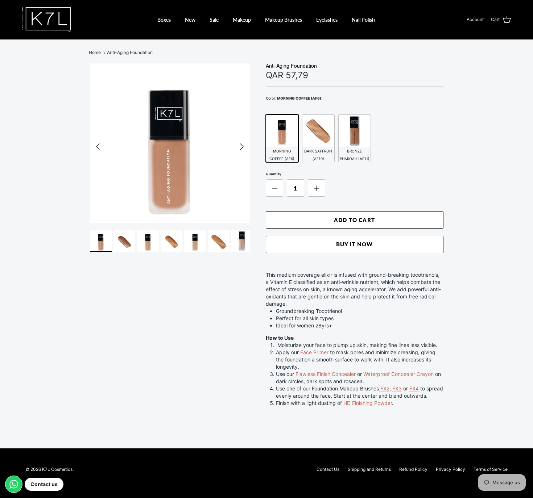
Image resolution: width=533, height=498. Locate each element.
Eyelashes (327, 20)
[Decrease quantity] (274, 188)
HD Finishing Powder (367, 403)
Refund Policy (413, 469)
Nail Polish (363, 20)
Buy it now (354, 244)
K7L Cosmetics (57, 469)
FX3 (397, 388)
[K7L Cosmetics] (46, 19)
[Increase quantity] (316, 188)
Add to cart (354, 220)
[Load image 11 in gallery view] (170, 143)
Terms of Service (491, 469)
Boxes (164, 20)
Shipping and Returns (369, 469)
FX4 (414, 388)
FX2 (384, 388)
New (190, 20)
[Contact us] (13, 484)
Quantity (273, 174)
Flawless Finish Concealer (326, 374)
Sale (214, 20)
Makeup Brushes (283, 20)
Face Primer (314, 352)
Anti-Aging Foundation (130, 52)
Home (95, 52)
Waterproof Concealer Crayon (398, 374)
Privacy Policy (450, 469)
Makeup (242, 20)
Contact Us (328, 469)
